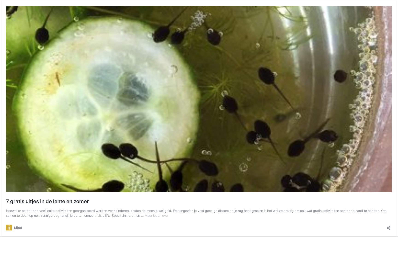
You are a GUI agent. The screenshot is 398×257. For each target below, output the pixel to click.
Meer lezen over (157, 215)
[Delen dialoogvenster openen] (389, 226)
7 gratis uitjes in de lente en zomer (47, 201)
